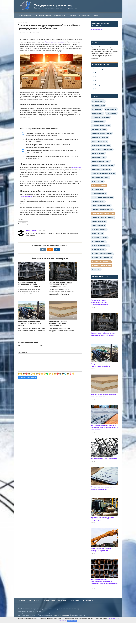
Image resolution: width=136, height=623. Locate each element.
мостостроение (97, 189)
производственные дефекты (102, 209)
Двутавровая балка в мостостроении (104, 458)
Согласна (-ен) (72, 620)
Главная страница (25, 15)
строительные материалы (101, 262)
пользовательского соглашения (63, 615)
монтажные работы (99, 185)
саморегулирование (99, 229)
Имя (19, 346)
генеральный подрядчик (101, 117)
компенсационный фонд (100, 161)
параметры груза (98, 201)
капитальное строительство (102, 149)
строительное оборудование (102, 254)
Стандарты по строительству (53, 5)
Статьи (95, 15)
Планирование (84, 15)
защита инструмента (99, 141)
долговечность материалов (102, 133)
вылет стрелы (111, 113)
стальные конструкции (100, 245)
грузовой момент (98, 121)
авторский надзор (98, 105)
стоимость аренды (98, 250)
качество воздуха (98, 153)
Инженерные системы (43, 15)
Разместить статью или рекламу (81, 600)
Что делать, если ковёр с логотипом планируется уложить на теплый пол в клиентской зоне (104, 428)
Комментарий (22, 352)
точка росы (96, 270)
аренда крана (96, 109)
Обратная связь (34, 600)
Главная (22, 600)
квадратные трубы (98, 157)
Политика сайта (49, 600)
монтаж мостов (97, 181)
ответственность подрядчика (102, 197)
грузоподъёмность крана (101, 125)
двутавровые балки (99, 129)
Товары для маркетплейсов (55, 42)
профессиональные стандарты (103, 217)
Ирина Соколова (31, 231)
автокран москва (98, 101)
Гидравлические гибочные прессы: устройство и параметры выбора (60, 284)
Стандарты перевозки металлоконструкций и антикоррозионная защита (29, 284)
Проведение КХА (96, 29)
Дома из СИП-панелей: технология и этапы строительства (58, 323)
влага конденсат (111, 109)
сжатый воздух (97, 233)
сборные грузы (76, 168)
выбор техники (97, 113)
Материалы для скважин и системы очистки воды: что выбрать (29, 323)
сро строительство (98, 241)
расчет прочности (98, 225)
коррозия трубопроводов (101, 169)
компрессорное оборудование (102, 165)
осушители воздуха (99, 193)
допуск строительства (100, 137)
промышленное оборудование (103, 213)
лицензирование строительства (103, 173)
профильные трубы (99, 221)
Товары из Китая (26, 197)
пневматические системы (101, 205)
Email (41, 346)
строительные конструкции (102, 258)
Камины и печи (59, 15)
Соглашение (62, 600)
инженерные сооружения (101, 145)
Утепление (72, 15)
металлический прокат (100, 177)
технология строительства (101, 266)
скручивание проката (99, 237)
